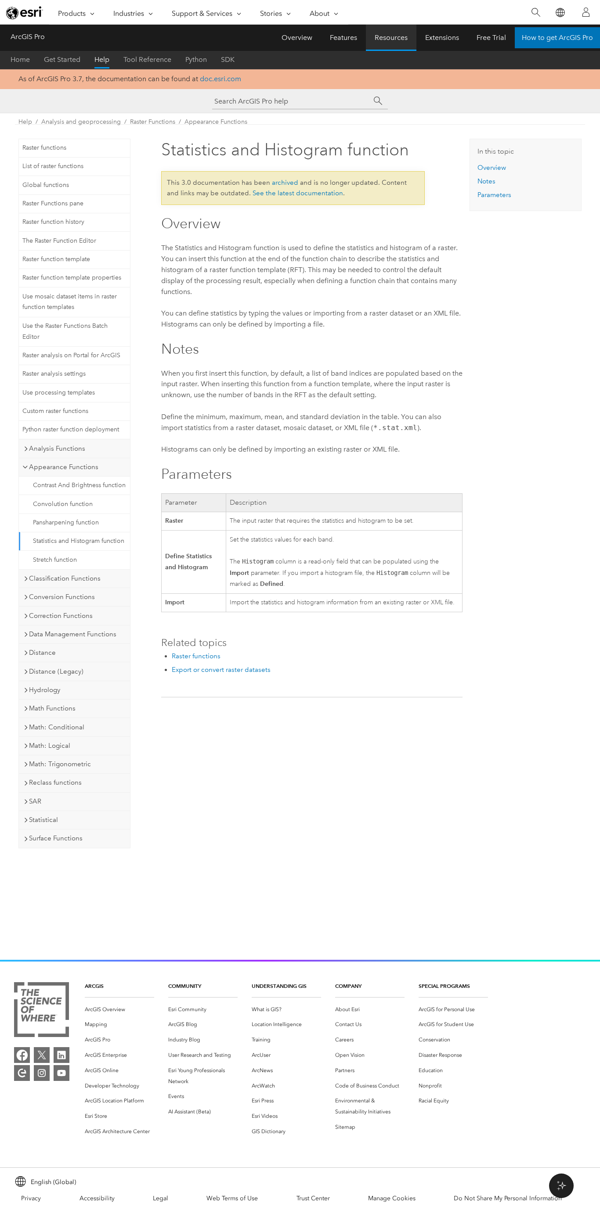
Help (101, 59)
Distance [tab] (42, 653)
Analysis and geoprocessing (81, 122)
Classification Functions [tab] (65, 578)
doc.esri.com (220, 79)
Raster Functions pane (52, 203)
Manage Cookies (392, 1198)
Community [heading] (184, 986)
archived (285, 183)
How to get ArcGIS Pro (557, 37)
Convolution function (63, 504)
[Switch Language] (560, 12)
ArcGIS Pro (28, 36)
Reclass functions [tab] (55, 782)
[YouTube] (61, 1073)
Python (196, 59)
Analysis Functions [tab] (57, 448)
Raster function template (56, 259)
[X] (42, 1055)
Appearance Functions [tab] (63, 467)
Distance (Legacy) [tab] (56, 671)
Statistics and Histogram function (78, 541)
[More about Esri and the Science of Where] (41, 1011)
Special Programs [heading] (444, 986)
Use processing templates (58, 392)
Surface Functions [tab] (56, 838)
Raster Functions (152, 122)
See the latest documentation (298, 193)
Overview (297, 37)
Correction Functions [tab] (61, 616)
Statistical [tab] (43, 820)
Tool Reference (147, 59)
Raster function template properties (71, 277)
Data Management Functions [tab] (72, 634)
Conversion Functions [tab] (62, 597)
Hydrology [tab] (44, 690)
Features (343, 37)
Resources (391, 37)
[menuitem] (119, 1009)
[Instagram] (42, 1073)
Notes (486, 181)
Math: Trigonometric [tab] (60, 764)
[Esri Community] (22, 1073)
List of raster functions (52, 166)
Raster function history (53, 222)
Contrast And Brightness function (79, 485)
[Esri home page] (24, 13)
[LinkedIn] (61, 1055)
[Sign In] (586, 12)
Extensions (442, 37)
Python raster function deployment (70, 429)
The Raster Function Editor (59, 240)
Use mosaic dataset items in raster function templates (69, 302)
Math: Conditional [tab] (56, 727)
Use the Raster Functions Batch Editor (65, 331)
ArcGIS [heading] (94, 986)
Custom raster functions (55, 411)
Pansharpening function (66, 522)
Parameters (494, 195)
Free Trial (491, 37)
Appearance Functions (215, 122)
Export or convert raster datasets (221, 670)
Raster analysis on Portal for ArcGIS (71, 355)
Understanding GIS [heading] (279, 986)
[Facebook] (22, 1055)
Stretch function (55, 559)
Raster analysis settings (54, 373)
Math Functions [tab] (52, 708)
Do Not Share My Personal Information (508, 1198)
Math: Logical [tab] (49, 746)
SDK (228, 59)
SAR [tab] (35, 801)
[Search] (536, 12)
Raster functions (44, 147)
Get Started (62, 59)
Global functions (45, 185)
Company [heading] (348, 986)
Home (20, 59)
